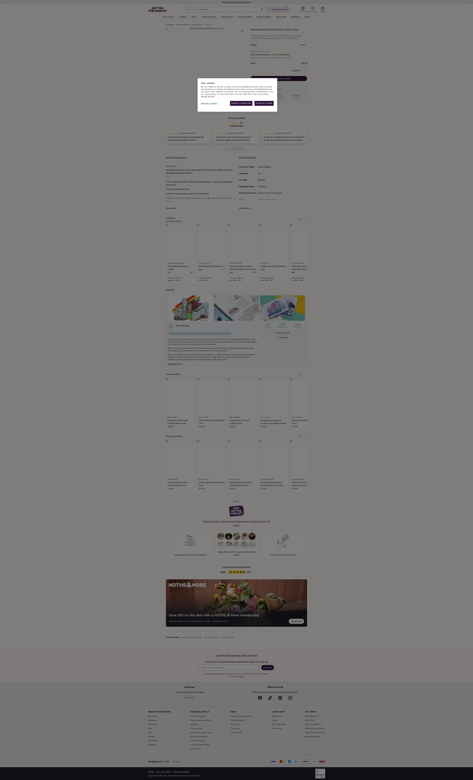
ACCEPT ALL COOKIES (264, 103)
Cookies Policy (210, 94)
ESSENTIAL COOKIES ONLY (241, 103)
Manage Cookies (209, 103)
